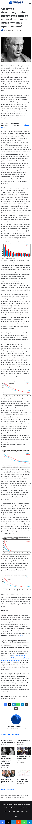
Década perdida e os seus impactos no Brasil (23, 758)
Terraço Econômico (8, 30)
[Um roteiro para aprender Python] (24, 774)
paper (21, 635)
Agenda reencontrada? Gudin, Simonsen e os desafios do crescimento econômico (8, 761)
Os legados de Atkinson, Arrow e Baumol (7, 781)
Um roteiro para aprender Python (22, 780)
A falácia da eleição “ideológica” (23, 741)
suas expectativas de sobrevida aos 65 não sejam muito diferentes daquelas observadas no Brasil (15, 658)
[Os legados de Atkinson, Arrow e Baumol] (8, 774)
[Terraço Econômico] (16, 2)
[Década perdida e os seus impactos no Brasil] (24, 751)
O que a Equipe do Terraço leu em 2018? (8, 741)
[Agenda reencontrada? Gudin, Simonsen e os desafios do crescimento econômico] (8, 751)
